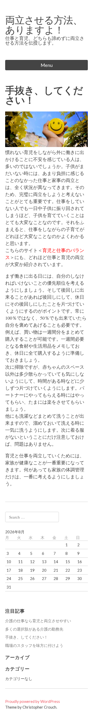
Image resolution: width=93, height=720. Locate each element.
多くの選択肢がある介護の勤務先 (34, 629)
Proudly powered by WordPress (32, 701)
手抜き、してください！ (26, 637)
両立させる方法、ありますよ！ (43, 25)
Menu (47, 65)
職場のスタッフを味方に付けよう (34, 645)
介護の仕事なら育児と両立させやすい (38, 620)
